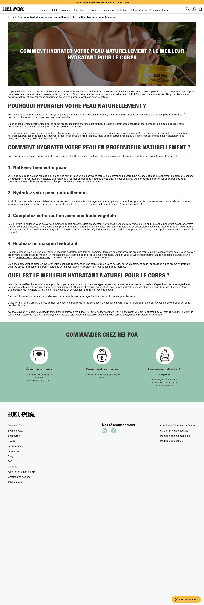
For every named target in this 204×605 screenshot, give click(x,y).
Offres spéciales (139, 10)
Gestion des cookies (19, 477)
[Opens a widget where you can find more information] (186, 600)
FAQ (10, 461)
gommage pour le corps (94, 178)
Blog (10, 456)
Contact (12, 466)
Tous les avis (15, 482)
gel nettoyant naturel (93, 175)
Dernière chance (160, 10)
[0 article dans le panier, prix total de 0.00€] (200, 9)
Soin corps (65, 10)
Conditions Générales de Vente (177, 425)
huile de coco (23, 257)
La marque (14, 451)
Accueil (12, 17)
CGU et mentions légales (174, 430)
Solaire (93, 10)
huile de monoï (41, 257)
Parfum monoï (107, 10)
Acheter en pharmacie (20, 471)
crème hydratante (180, 263)
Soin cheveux (80, 10)
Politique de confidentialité (175, 435)
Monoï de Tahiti (49, 10)
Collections (122, 10)
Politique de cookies (171, 441)
